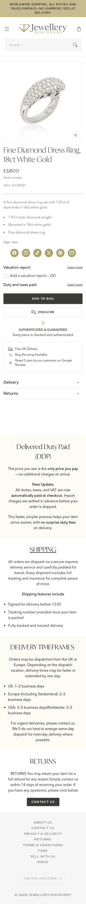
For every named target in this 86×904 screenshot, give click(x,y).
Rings (43, 862)
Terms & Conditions (43, 845)
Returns (42, 839)
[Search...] (75, 45)
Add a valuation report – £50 (32, 275)
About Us (43, 822)
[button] (9, 29)
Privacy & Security (43, 834)
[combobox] (43, 45)
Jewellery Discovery (49, 895)
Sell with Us (43, 856)
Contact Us (43, 828)
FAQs (43, 850)
